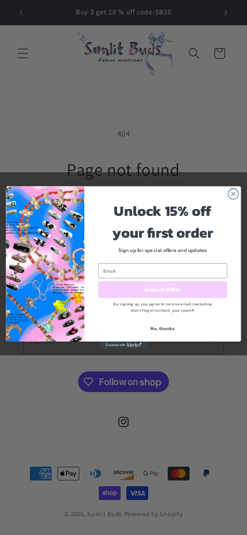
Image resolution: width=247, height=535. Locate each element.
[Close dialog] (233, 194)
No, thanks (162, 328)
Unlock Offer (162, 289)
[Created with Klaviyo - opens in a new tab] (123, 345)
